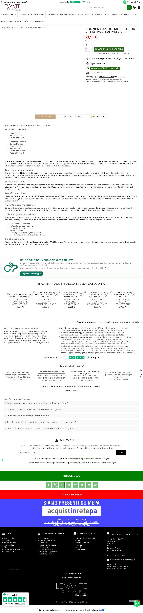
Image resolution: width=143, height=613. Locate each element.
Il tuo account (87, 533)
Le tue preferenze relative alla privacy (81, 610)
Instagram (82, 485)
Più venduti (9, 545)
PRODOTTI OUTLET (71, 494)
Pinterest (75, 485)
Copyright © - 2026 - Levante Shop (71, 602)
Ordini (78, 540)
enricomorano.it (14, 569)
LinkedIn (88, 485)
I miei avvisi (80, 549)
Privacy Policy (77, 459)
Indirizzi (78, 545)
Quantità (88, 45)
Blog (6, 547)
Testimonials (9, 538)
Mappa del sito (46, 549)
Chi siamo (44, 543)
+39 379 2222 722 (117, 555)
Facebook (48, 485)
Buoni (78, 547)
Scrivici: (122, 560)
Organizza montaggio (31, 274)
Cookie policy (46, 554)
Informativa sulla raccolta (50, 610)
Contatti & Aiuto (134, 2)
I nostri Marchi (10, 552)
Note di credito (82, 543)
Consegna (44, 538)
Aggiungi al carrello (110, 49)
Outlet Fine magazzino (14, 549)
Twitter (55, 485)
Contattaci (44, 547)
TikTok (95, 485)
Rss (61, 485)
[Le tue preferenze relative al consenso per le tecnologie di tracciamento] (2, 460)
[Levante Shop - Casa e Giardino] (11, 7)
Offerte (7, 540)
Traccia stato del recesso (71, 578)
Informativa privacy (48, 552)
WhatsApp (121, 569)
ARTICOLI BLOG (71, 476)
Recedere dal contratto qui (71, 574)
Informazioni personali (85, 538)
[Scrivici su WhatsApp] (124, 2)
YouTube (68, 485)
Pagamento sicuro (48, 545)
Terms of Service (92, 459)
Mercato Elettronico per (71, 522)
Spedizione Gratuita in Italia (14, 2)
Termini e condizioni (49, 540)
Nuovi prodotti (10, 543)
